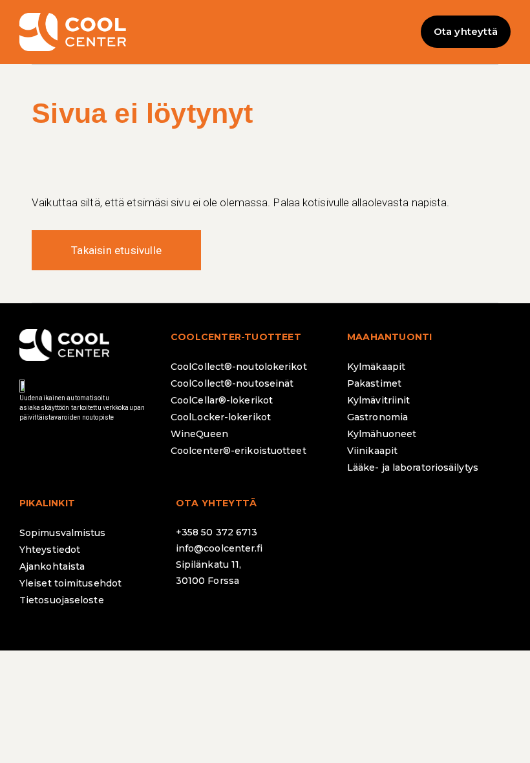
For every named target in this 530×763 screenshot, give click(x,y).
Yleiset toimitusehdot (70, 583)
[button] (265, 32)
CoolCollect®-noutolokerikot (239, 366)
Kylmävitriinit (378, 400)
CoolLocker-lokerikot (221, 417)
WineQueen (199, 434)
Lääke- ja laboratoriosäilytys (412, 467)
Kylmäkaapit (376, 366)
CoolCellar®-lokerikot (222, 400)
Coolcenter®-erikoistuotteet (238, 451)
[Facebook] (192, 615)
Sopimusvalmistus (62, 533)
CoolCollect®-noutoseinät (232, 383)
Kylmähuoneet (381, 434)
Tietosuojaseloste (61, 600)
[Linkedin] (263, 615)
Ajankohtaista (52, 566)
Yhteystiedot (49, 549)
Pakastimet (374, 383)
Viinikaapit (372, 451)
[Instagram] (227, 615)
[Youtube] (298, 615)
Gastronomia (377, 417)
